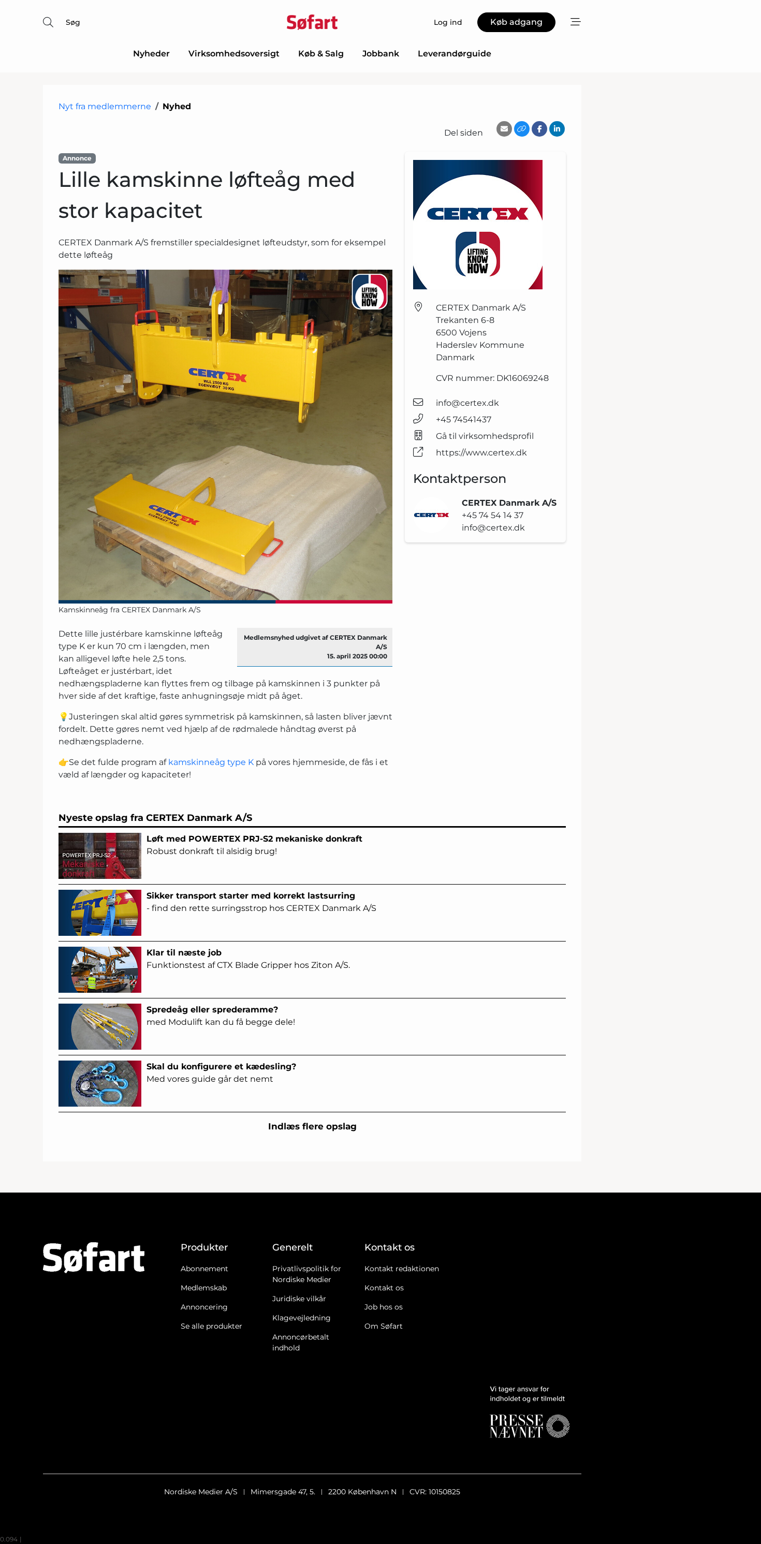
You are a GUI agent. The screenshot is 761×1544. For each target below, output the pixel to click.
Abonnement (204, 1268)
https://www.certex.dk (481, 453)
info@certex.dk (467, 403)
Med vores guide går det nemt (221, 1073)
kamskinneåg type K (211, 762)
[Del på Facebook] (539, 129)
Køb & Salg (321, 53)
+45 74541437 (463, 419)
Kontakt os (384, 1287)
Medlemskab (204, 1287)
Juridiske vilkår (299, 1298)
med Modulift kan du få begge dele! (221, 1016)
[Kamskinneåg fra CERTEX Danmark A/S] (225, 437)
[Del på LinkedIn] (557, 129)
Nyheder (151, 53)
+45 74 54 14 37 (492, 515)
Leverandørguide (454, 53)
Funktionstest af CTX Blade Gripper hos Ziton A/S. (248, 959)
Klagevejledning (301, 1317)
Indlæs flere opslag (312, 1126)
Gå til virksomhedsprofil (485, 436)
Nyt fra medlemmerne (104, 106)
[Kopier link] (522, 129)
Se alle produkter (211, 1326)
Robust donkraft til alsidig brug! (254, 845)
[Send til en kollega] (504, 129)
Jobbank (380, 53)
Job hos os (383, 1307)
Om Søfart (383, 1326)
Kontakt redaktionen (401, 1268)
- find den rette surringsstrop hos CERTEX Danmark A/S (261, 902)
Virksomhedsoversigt (234, 53)
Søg (73, 22)
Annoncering (204, 1307)
